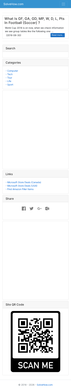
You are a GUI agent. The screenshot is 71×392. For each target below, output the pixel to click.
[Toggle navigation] (63, 4)
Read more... (58, 35)
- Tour (9, 77)
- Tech (9, 74)
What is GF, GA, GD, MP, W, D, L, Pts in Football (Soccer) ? (34, 21)
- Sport (9, 84)
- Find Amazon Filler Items (20, 189)
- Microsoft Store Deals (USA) (21, 185)
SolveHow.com (13, 4)
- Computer (12, 70)
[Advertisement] (35, 128)
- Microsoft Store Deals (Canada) (23, 182)
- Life (8, 81)
